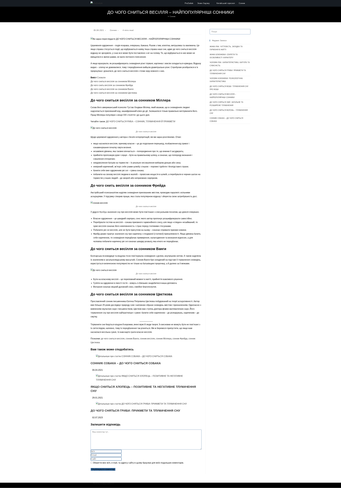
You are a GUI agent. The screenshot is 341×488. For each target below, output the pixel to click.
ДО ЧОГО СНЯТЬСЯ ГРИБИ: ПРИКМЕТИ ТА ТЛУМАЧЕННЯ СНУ (135, 410)
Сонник (172, 16)
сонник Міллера (163, 338)
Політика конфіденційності (103, 483)
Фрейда (103, 212)
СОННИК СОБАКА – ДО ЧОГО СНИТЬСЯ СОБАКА (126, 363)
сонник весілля (147, 338)
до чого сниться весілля (113, 338)
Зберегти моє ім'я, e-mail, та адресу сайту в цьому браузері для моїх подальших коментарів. (138, 463)
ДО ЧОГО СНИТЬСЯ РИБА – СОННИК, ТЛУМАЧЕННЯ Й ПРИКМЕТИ (140, 121)
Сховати (101, 77)
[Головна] (166, 16)
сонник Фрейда (179, 338)
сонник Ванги (132, 338)
